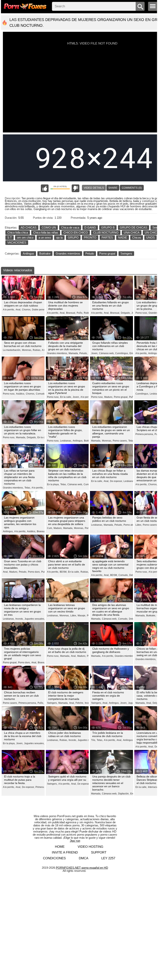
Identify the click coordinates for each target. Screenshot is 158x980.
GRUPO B (108, 227)
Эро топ (75, 840)
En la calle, (66, 397)
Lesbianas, (66, 440)
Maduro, (108, 397)
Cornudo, (41, 393)
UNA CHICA (132, 232)
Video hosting (90, 846)
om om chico (25, 237)
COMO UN (49, 227)
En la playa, (53, 484)
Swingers (126, 253)
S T (9, 237)
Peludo (89, 253)
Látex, (138, 525)
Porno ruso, (141, 313)
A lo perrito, (9, 309)
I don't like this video (75, 188)
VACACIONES (16, 242)
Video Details (94, 187)
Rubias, (88, 313)
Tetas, (27, 487)
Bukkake (44, 253)
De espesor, (116, 481)
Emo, (132, 353)
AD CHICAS (28, 227)
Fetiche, (80, 703)
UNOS (150, 237)
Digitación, (123, 793)
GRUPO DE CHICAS (133, 227)
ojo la (59, 237)
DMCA (83, 858)
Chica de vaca (70, 227)
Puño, (80, 313)
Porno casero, (120, 440)
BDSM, (63, 571)
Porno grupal (107, 253)
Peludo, (83, 353)
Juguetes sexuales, (34, 618)
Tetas (131, 440)
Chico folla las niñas (45, 232)
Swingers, (52, 703)
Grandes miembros (68, 253)
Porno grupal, (121, 397)
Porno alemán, (131, 525)
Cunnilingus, (122, 353)
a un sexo (45, 237)
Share (112, 187)
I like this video (45, 188)
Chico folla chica (17, 232)
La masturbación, (12, 350)
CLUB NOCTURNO (105, 232)
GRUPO (73, 237)
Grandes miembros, (57, 353)
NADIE (122, 237)
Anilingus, (78, 440)
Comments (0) (132, 187)
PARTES (107, 237)
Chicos (136, 237)
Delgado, (125, 313)
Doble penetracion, (42, 309)
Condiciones (54, 858)
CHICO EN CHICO (75, 232)
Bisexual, (71, 313)
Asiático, (20, 393)
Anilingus (28, 253)
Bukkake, (151, 615)
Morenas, (27, 350)
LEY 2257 (108, 858)
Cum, (86, 484)
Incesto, (19, 618)
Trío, (93, 740)
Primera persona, (144, 434)
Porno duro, (34, 571)
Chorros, (26, 309)
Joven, (94, 353)
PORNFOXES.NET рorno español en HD (82, 867)
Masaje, (82, 615)
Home (60, 846)
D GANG (90, 227)
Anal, (18, 309)
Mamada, (73, 353)
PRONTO (90, 237)
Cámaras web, (106, 353)
